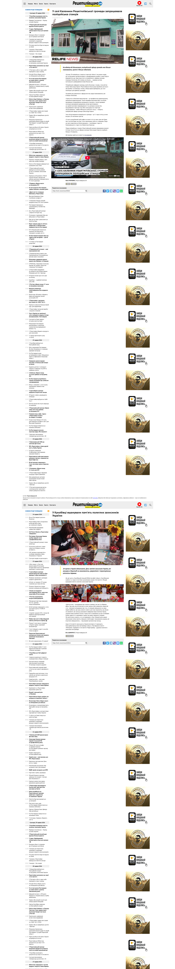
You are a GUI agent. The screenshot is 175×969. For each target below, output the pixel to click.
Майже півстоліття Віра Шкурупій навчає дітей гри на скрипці (39, 619)
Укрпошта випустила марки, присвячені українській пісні (37, 782)
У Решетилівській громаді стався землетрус (38, 543)
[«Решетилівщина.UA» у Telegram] (145, 4)
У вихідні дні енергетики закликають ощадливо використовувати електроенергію (38, 40)
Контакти (53, 4)
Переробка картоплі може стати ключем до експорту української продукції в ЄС (38, 675)
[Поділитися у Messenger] (118, 191)
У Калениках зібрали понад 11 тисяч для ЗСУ (37, 469)
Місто (36, 4)
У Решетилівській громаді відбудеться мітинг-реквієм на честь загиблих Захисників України (37, 170)
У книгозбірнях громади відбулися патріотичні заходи (38, 391)
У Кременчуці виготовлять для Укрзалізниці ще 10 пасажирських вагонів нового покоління (38, 255)
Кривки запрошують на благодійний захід (35, 753)
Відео (68, 184)
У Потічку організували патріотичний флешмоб (36, 597)
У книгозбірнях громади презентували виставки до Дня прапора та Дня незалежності (38, 573)
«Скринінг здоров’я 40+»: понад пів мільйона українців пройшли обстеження (39, 614)
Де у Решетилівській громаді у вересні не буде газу (37, 211)
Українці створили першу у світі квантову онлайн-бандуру (38, 160)
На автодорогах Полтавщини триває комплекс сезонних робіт (38, 188)
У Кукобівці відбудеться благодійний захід (36, 344)
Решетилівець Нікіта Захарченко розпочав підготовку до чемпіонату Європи (38, 523)
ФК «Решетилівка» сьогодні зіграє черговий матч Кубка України (39, 712)
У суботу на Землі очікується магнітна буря (37, 716)
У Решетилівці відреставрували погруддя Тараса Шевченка (38, 473)
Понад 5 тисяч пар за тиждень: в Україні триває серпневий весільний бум (38, 624)
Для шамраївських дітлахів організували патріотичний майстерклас (37, 478)
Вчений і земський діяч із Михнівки (36, 693)
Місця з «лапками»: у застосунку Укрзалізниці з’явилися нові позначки (38, 386)
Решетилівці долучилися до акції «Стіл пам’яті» (39, 66)
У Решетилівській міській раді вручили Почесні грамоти (38, 25)
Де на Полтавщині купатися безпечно (37, 518)
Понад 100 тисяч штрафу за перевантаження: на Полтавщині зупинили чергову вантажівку (38, 747)
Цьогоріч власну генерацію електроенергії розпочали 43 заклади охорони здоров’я (37, 663)
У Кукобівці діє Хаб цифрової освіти (38, 653)
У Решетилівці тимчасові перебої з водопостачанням (38, 310)
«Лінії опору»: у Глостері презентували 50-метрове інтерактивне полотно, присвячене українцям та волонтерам (39, 566)
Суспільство (70, 636)
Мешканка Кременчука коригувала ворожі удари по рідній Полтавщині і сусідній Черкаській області (39, 122)
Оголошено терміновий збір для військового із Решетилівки (38, 216)
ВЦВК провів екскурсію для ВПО (38, 770)
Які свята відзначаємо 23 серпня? (38, 641)
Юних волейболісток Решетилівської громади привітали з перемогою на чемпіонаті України (36, 794)
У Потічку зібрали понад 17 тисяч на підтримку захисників (39, 285)
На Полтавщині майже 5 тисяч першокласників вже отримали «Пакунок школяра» (38, 648)
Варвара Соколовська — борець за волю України (38, 21)
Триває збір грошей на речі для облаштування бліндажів (38, 91)
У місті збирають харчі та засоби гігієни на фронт (38, 630)
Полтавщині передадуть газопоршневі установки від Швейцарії (37, 206)
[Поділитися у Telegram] (111, 191)
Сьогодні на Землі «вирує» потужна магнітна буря (36, 320)
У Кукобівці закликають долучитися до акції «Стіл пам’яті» (39, 144)
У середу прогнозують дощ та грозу (37, 336)
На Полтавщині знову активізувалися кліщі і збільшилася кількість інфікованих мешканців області (39, 356)
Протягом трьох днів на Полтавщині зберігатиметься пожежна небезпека (38, 805)
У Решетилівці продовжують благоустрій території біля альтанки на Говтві (37, 787)
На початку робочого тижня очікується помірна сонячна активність (37, 548)
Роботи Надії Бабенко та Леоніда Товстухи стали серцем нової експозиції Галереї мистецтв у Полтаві (39, 101)
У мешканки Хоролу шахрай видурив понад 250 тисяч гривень (38, 201)
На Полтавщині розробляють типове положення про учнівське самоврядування (38, 380)
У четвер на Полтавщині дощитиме (36, 242)
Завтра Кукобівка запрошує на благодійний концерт (37, 95)
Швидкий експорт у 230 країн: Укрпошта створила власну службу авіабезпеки (39, 86)
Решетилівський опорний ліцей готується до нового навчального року (38, 669)
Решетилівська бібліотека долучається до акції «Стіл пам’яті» (36, 133)
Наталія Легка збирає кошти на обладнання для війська (37, 75)
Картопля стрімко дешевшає (37, 772)
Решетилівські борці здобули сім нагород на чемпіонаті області (39, 697)
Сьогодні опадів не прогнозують (38, 558)
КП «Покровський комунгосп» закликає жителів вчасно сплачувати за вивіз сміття (37, 231)
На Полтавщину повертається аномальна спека (37, 814)
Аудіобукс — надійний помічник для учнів (38, 280)
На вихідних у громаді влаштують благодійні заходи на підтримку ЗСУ (39, 706)
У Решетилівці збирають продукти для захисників (39, 332)
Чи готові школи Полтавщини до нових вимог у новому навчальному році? (37, 80)
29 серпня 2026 (55, 519)
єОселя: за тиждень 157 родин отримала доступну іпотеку (38, 583)
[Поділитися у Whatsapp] (121, 191)
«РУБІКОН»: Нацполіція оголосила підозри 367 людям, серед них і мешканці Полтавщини (39, 265)
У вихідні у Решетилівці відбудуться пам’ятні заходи (37, 50)
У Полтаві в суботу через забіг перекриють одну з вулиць (38, 70)
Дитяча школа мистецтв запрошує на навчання (39, 404)
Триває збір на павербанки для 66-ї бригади (39, 116)
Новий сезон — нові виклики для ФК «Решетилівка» (38, 757)
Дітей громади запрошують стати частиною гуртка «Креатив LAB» (38, 464)
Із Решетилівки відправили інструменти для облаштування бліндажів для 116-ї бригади (38, 271)
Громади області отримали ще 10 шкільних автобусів (37, 35)
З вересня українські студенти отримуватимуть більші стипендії (38, 658)
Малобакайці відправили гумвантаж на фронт (36, 528)
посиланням (88, 135)
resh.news (95, 498)
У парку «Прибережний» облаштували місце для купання (38, 29)
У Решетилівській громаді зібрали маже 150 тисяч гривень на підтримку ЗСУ (39, 409)
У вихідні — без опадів (35, 54)
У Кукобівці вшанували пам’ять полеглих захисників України (38, 17)
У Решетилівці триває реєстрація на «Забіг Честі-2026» (38, 111)
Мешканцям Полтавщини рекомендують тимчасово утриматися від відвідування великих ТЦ (37, 326)
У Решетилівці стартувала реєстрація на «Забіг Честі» (37, 301)
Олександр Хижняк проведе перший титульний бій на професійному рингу (37, 740)
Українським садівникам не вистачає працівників (36, 107)
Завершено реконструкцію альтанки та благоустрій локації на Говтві (38, 362)
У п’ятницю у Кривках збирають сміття (38, 818)
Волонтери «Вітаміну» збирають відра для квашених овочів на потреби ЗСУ (38, 296)
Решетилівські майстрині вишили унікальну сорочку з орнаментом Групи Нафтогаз (39, 458)
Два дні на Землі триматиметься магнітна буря (38, 220)
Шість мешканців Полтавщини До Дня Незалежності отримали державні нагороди (38, 349)
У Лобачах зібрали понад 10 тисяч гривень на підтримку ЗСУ (38, 374)
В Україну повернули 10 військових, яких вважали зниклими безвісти (37, 452)
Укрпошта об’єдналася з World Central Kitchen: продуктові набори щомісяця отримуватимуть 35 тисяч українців (39, 178)
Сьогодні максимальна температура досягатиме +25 (37, 148)
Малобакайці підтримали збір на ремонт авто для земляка (37, 766)
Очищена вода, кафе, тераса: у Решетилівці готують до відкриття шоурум (37, 415)
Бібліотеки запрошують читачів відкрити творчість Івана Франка (39, 156)
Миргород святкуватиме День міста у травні (37, 762)
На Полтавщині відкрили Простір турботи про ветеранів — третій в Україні (38, 237)
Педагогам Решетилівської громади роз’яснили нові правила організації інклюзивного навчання (39, 636)
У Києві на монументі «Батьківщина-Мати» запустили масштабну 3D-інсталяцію (38, 592)
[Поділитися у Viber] (114, 191)
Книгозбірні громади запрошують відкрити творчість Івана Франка (39, 684)
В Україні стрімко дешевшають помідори (38, 395)
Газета (46, 4)
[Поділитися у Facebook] (104, 191)
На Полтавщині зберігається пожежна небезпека (37, 426)
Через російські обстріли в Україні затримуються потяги (39, 128)
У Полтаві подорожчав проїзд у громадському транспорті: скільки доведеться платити (37, 488)
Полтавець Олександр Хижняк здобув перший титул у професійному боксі (38, 537)
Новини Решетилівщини (33, 10)
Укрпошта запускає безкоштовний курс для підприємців (39, 305)
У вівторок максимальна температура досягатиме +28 (37, 435)
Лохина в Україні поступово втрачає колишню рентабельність (38, 587)
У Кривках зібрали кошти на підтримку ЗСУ (36, 184)
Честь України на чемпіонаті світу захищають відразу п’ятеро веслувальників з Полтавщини (39, 315)
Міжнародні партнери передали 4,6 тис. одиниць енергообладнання (38, 602)
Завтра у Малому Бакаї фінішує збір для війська (38, 810)
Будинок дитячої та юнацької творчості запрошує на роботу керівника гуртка (38, 368)
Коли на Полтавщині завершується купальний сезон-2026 (39, 164)
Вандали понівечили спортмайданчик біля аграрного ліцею (38, 290)
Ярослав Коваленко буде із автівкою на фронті (36, 197)
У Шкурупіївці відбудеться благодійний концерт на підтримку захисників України (38, 61)
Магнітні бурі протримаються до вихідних (37, 800)
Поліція (74, 184)
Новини (30, 4)
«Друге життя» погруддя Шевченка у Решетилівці (36, 192)
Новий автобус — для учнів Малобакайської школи (36, 680)
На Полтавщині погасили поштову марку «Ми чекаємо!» (38, 431)
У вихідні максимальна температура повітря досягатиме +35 (38, 727)
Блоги (41, 4)
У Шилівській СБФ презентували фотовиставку (38, 735)
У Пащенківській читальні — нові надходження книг (38, 250)
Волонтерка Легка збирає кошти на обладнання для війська (38, 701)
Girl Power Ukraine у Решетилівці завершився (38, 532)
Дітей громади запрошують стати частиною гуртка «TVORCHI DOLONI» (39, 608)
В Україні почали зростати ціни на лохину (38, 276)
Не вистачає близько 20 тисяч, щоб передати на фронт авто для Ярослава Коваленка (39, 421)
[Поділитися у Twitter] (107, 191)
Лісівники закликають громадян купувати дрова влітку (38, 578)
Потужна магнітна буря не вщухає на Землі (39, 46)
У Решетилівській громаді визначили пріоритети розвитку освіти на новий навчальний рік (38, 139)
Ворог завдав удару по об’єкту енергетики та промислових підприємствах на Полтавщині (38, 225)
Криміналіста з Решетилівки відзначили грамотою (37, 688)
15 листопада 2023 (56, 17)
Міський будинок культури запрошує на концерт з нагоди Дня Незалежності (38, 776)
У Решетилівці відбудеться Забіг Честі (38, 400)
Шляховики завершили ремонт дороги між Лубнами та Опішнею (38, 260)
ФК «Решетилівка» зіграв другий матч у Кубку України (38, 447)
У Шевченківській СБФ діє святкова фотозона (36, 442)
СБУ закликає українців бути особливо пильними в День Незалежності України (37, 554)
